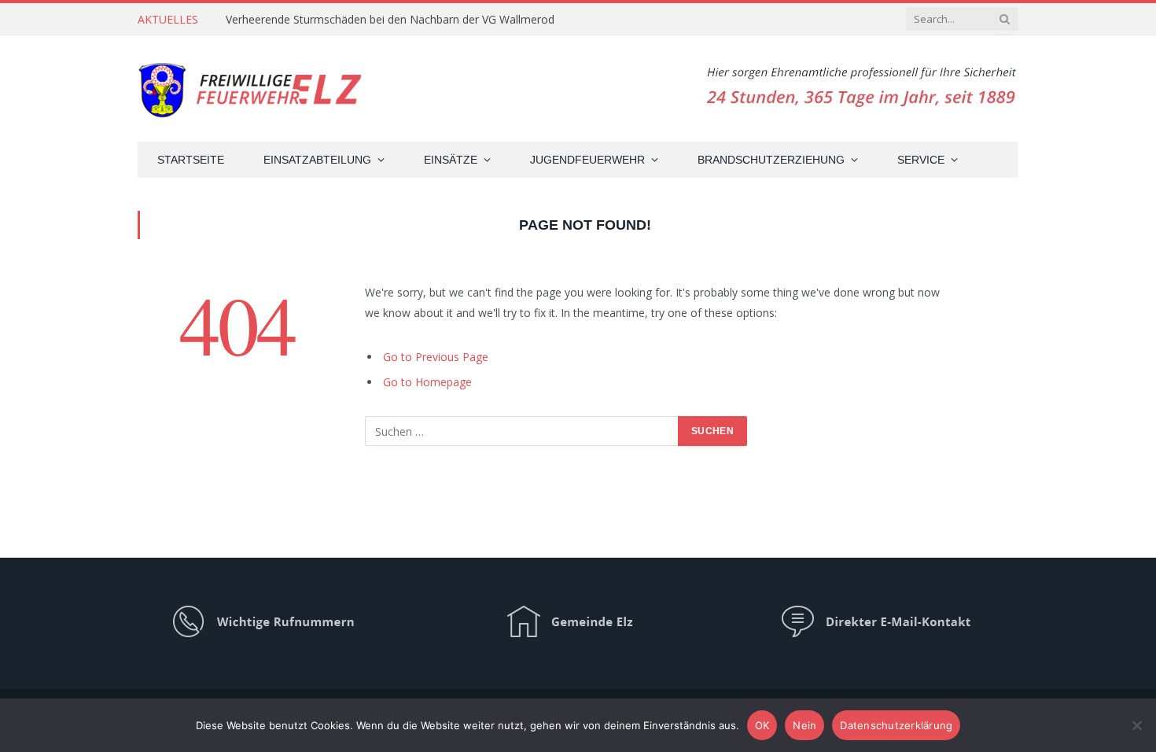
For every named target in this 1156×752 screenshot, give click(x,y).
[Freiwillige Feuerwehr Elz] (252, 88)
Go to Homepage (427, 381)
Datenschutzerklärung (896, 725)
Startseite (190, 159)
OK (762, 725)
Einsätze (450, 159)
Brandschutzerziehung (771, 159)
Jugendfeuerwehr (587, 159)
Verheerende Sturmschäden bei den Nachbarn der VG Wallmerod (390, 20)
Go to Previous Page (435, 356)
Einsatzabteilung (317, 159)
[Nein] (1136, 725)
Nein (804, 725)
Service (920, 159)
